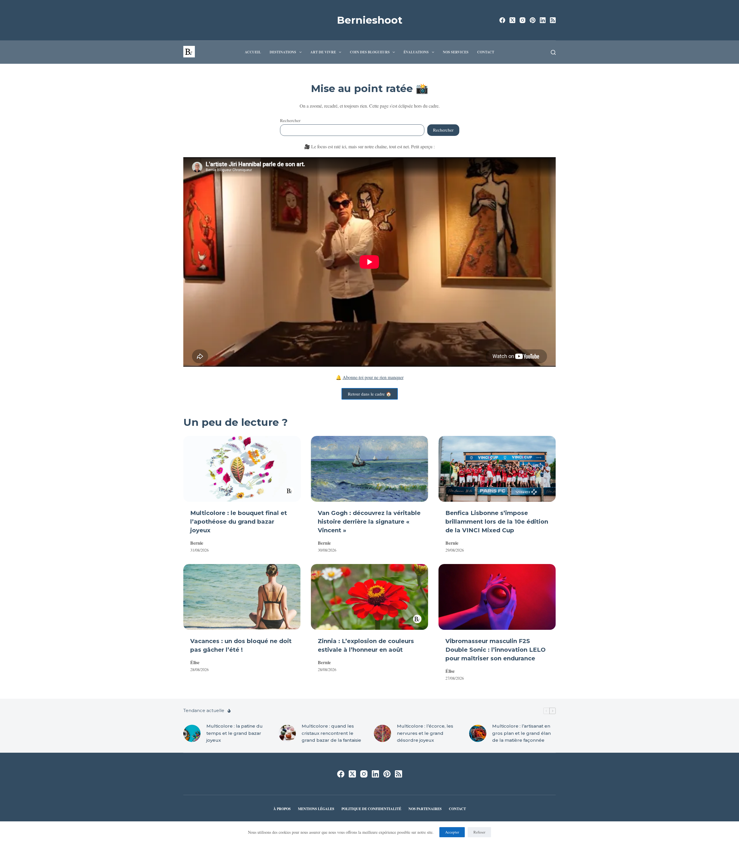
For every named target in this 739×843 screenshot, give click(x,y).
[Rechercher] (553, 52)
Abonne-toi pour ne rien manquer (373, 377)
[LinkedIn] (543, 20)
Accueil (253, 52)
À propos (282, 809)
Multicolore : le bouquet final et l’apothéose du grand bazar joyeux (238, 521)
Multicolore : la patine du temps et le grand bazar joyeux (234, 733)
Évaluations (416, 52)
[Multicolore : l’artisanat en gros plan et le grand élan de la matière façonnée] (477, 733)
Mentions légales (316, 809)
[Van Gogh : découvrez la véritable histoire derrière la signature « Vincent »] (369, 469)
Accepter (452, 832)
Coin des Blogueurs (370, 52)
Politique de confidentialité (371, 809)
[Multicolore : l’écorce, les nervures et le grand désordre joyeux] (382, 733)
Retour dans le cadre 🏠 (369, 394)
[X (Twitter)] (512, 20)
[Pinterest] (532, 20)
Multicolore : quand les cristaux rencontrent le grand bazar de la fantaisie (331, 733)
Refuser (479, 832)
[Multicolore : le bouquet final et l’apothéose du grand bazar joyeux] (242, 469)
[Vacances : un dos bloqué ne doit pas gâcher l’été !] (242, 597)
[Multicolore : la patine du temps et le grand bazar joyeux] (192, 733)
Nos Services (456, 52)
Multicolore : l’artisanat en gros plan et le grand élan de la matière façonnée (521, 733)
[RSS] (553, 20)
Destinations (283, 52)
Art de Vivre (323, 52)
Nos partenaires (425, 809)
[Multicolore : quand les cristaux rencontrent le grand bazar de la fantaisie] (287, 733)
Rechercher (290, 120)
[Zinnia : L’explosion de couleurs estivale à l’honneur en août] (369, 597)
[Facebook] (502, 20)
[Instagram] (522, 20)
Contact (485, 52)
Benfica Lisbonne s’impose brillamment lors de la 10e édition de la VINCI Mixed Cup (496, 521)
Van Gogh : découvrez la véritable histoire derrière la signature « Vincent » (369, 521)
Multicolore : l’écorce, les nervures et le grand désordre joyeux (425, 733)
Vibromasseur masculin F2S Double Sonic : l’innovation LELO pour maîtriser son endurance (495, 650)
